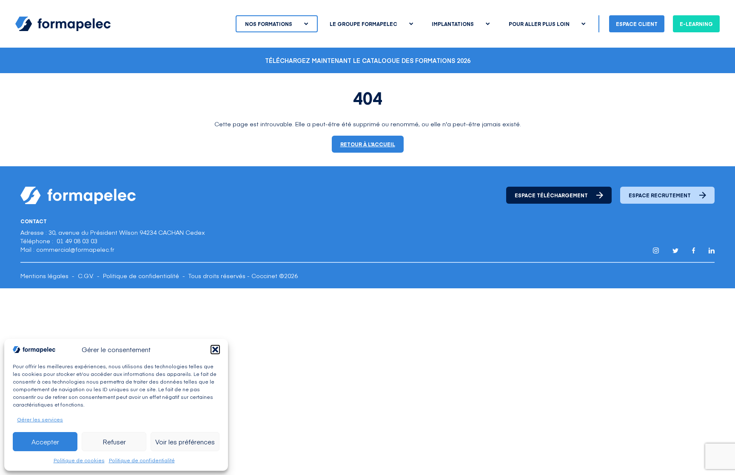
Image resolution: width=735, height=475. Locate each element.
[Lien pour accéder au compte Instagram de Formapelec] (656, 250)
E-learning (696, 23)
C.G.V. (86, 275)
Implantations (453, 23)
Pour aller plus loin (539, 23)
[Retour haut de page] (709, 450)
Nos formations (268, 23)
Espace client (637, 23)
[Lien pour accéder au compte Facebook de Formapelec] (693, 250)
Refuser (114, 441)
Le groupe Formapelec (363, 23)
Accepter (45, 441)
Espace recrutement (660, 195)
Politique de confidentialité (142, 460)
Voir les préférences (185, 441)
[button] (215, 349)
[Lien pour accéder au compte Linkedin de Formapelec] (712, 250)
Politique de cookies (79, 460)
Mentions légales (44, 275)
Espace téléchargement (551, 195)
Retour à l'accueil (367, 144)
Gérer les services (40, 419)
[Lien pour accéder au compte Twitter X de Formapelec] (675, 250)
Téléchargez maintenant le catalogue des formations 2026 (367, 60)
